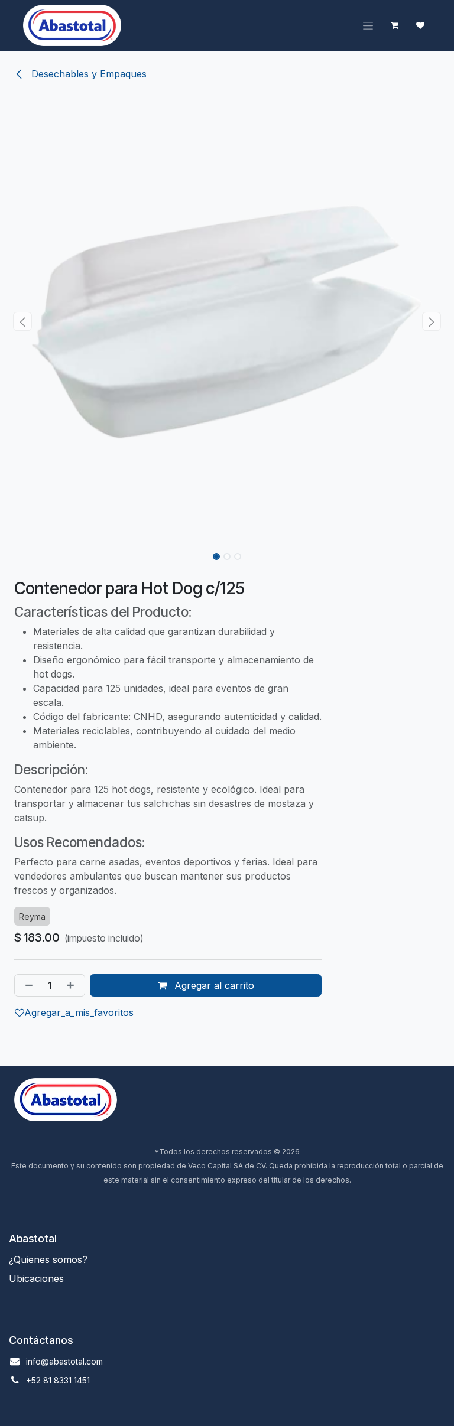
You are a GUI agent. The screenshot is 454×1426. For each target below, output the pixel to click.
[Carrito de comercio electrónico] (394, 25)
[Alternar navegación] (368, 25)
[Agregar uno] (73, 985)
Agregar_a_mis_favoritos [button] (79, 1012)
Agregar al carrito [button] (212, 985)
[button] (23, 321)
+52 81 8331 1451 (58, 1380)
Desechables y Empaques (87, 74)
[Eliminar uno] (26, 985)
